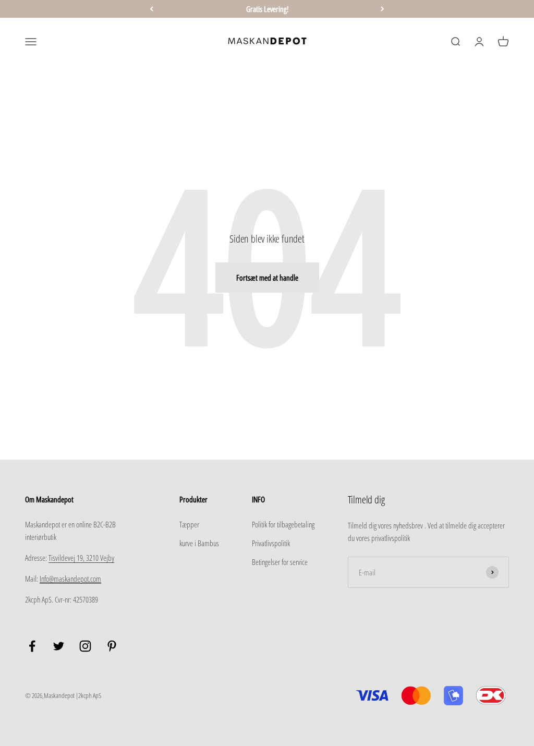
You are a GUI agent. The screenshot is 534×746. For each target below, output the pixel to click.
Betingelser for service (280, 562)
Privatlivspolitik (271, 543)
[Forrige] (151, 9)
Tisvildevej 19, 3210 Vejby (81, 557)
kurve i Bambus (199, 543)
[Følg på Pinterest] (112, 646)
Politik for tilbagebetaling (283, 524)
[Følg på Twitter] (59, 646)
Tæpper (189, 524)
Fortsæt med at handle (267, 277)
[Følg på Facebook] (32, 646)
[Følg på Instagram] (85, 646)
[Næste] (382, 9)
